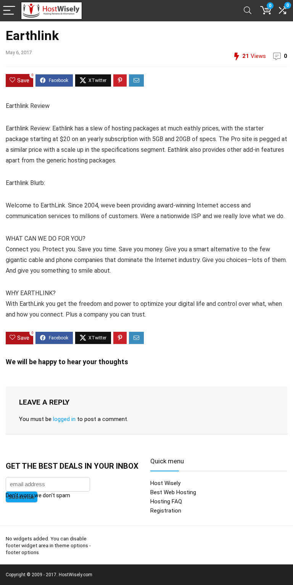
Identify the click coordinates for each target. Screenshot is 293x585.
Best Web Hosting (173, 492)
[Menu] (9, 11)
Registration (165, 510)
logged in (64, 419)
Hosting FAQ (166, 501)
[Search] (247, 11)
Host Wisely (165, 483)
